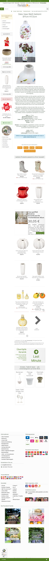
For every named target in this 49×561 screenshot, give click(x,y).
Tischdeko (4, 143)
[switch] (4, 556)
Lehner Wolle (4, 490)
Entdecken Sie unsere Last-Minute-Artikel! (7, 115)
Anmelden (43, 3)
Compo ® (15, 485)
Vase (26, 147)
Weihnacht (5, 26)
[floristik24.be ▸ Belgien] (29, 452)
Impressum (4, 438)
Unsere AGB (4, 440)
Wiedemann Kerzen (6, 501)
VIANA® (3, 499)
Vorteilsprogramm (5, 455)
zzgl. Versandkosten (28, 340)
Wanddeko (4, 141)
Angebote (7, 34)
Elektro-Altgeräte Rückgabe (7, 450)
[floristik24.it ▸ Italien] (32, 454)
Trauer (4, 24)
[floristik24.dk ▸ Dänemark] (35, 452)
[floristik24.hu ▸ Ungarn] (32, 456)
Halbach (15, 489)
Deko (20, 147)
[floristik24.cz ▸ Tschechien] (29, 456)
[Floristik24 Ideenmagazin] (39, 486)
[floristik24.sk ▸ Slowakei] (26, 456)
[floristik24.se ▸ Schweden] (46, 454)
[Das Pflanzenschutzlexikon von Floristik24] (12, 535)
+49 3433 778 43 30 (7, 467)
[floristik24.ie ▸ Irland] (29, 454)
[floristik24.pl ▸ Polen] (43, 454)
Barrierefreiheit (4, 452)
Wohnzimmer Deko (6, 139)
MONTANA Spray (5, 492)
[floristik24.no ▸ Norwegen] (38, 454)
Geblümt (39, 147)
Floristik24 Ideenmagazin (7, 459)
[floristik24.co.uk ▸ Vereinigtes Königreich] (26, 454)
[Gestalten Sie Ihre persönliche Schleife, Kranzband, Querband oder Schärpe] (12, 516)
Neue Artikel (7, 72)
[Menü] (6, 549)
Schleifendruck (4, 494)
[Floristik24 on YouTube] (36, 486)
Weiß (32, 147)
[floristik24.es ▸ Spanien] (38, 452)
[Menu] (2, 9)
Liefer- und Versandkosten (7, 454)
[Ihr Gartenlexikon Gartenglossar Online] (36, 535)
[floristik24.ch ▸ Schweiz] (32, 452)
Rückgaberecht (4, 443)
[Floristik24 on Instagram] (30, 486)
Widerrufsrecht (4, 445)
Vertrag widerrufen (5, 447)
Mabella (15, 490)
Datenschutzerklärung (6, 442)
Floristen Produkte (5, 487)
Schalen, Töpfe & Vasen (17, 11)
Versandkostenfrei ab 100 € (13, 1)
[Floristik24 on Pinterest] (33, 486)
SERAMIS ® (15, 494)
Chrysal (3, 485)
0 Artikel (4, 559)
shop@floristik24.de (6, 464)
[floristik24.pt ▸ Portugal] (41, 452)
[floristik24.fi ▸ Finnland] (43, 452)
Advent (4, 20)
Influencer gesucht (5, 457)
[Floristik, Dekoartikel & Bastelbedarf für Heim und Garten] (24, 5)
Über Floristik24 (5, 436)
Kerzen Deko (5, 137)
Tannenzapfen (5, 28)
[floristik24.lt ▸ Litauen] (35, 454)
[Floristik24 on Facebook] (26, 486)
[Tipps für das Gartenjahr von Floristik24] (36, 516)
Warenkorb (36, 3)
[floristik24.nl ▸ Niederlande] (41, 454)
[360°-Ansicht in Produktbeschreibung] (43, 310)
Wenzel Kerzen (16, 499)
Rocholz (14, 492)
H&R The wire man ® (6, 489)
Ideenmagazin (5, 146)
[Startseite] (11, 11)
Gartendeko (5, 145)
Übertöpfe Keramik (26, 11)
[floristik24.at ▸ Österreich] (26, 452)
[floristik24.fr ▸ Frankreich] (46, 452)
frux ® (14, 487)
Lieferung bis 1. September (37, 1)
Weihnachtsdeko (6, 22)
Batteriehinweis (5, 449)
